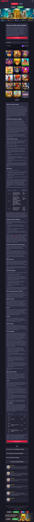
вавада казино (15, 234)
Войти (21, 3)
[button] (1, 14)
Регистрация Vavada (17, 441)
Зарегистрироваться (15, 3)
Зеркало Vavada (17, 37)
